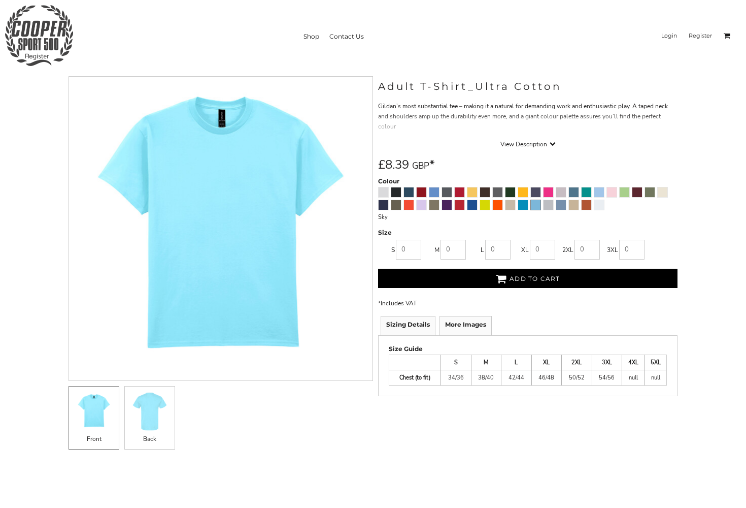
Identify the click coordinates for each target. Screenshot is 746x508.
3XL (612, 250)
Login (669, 35)
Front (94, 439)
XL (525, 250)
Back (149, 439)
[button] (727, 35)
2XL (567, 250)
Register (700, 35)
